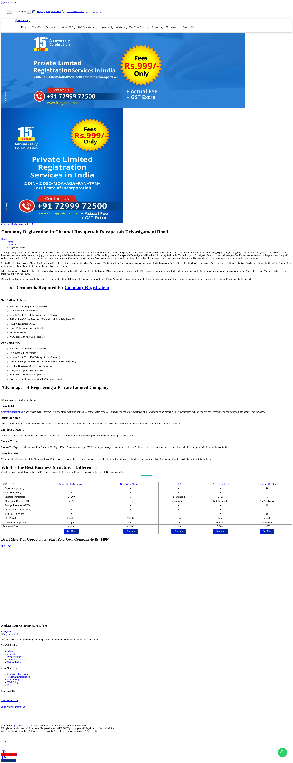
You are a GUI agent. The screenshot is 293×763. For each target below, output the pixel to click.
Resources (157, 27)
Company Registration (87, 287)
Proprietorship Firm (267, 484)
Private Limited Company (71, 484)
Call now (11, 760)
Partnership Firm (221, 484)
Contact (11, 654)
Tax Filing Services (138, 27)
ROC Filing (13, 679)
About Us (36, 27)
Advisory (120, 27)
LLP (178, 484)
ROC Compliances (86, 27)
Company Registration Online (16, 224)
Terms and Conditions (18, 659)
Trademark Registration (18, 676)
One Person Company (130, 484)
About (10, 651)
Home (24, 27)
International (106, 27)
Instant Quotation (93, 12)
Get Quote (6, 631)
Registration (51, 27)
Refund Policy (14, 662)
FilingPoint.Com (17, 725)
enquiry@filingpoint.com (49, 11)
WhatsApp (12, 754)
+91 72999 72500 (75, 11)
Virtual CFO (67, 27)
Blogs (10, 685)
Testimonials (172, 27)
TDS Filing (12, 682)
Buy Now (71, 531)
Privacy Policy (14, 657)
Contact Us (188, 27)
